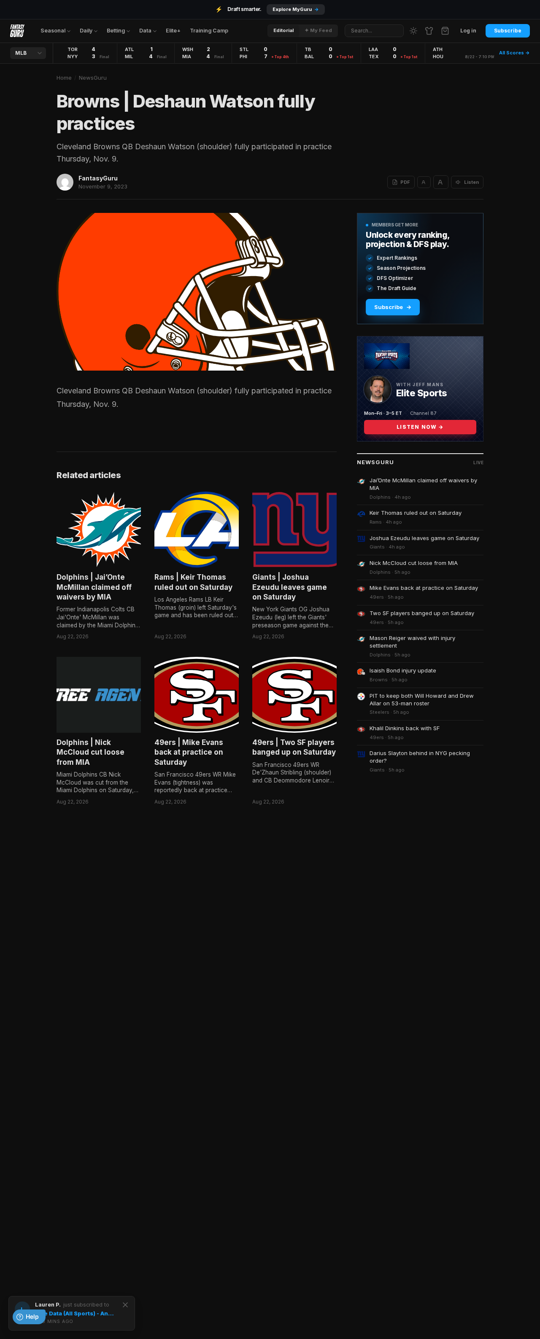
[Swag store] (429, 31)
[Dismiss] (125, 1305)
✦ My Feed (318, 30)
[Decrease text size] (424, 182)
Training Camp (209, 30)
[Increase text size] (440, 182)
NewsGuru (93, 77)
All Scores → (514, 53)
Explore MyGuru (296, 9)
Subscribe (507, 30)
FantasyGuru (98, 178)
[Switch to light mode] (413, 30)
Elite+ (173, 30)
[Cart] (445, 31)
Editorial (283, 30)
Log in (468, 30)
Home (64, 77)
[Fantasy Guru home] (17, 30)
